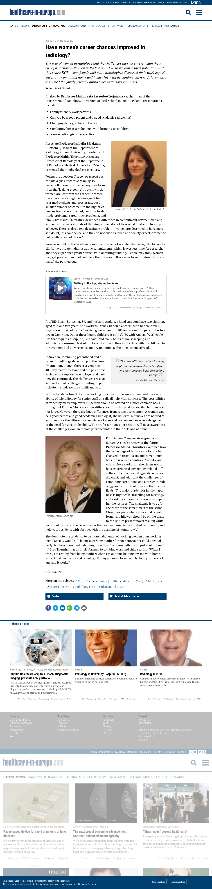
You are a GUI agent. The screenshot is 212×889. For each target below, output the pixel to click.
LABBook (125, 2)
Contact (184, 2)
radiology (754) (85, 586)
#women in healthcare (152, 307)
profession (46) (60, 586)
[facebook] (192, 2)
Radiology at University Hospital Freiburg (100, 674)
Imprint (143, 739)
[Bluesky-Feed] (196, 2)
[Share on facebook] (48, 608)
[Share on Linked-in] (62, 608)
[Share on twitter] (55, 608)
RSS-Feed (108, 733)
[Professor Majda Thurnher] (73, 475)
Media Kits (149, 2)
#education (103, 698)
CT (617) (84, 581)
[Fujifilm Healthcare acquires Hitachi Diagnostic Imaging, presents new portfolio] (41, 648)
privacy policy (26, 884)
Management (137, 25)
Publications (112, 2)
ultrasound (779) (112, 586)
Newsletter (172, 2)
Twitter (106, 723)
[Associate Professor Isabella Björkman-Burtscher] (139, 174)
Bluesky (107, 726)
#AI (19, 698)
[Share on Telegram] (77, 608)
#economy (32, 698)
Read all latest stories (126, 596)
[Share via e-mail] (84, 608)
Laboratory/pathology (87, 25)
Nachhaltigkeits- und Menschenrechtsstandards (165, 729)
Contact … (56, 596)
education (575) (132, 581)
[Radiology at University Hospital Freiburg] (106, 648)
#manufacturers (58, 698)
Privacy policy (146, 736)
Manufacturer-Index (68, 729)
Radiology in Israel (151, 674)
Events (161, 2)
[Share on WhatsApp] (69, 608)
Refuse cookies (158, 881)
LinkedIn (107, 729)
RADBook (137, 2)
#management (124, 307)
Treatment (116, 25)
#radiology (137, 307)
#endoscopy (43, 698)
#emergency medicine (185, 698)
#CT (24, 698)
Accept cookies (178, 881)
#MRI (69, 698)
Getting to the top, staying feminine (96, 283)
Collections (63, 719)
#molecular (114, 698)
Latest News (19, 25)
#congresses (110, 307)
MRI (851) (155, 581)
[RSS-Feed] (199, 2)
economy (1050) (106, 581)
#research (131, 698)
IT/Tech (156, 25)
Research (171, 25)
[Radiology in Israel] (171, 648)
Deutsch (99, 2)
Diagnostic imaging (48, 25)
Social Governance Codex (153, 733)
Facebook (108, 719)
